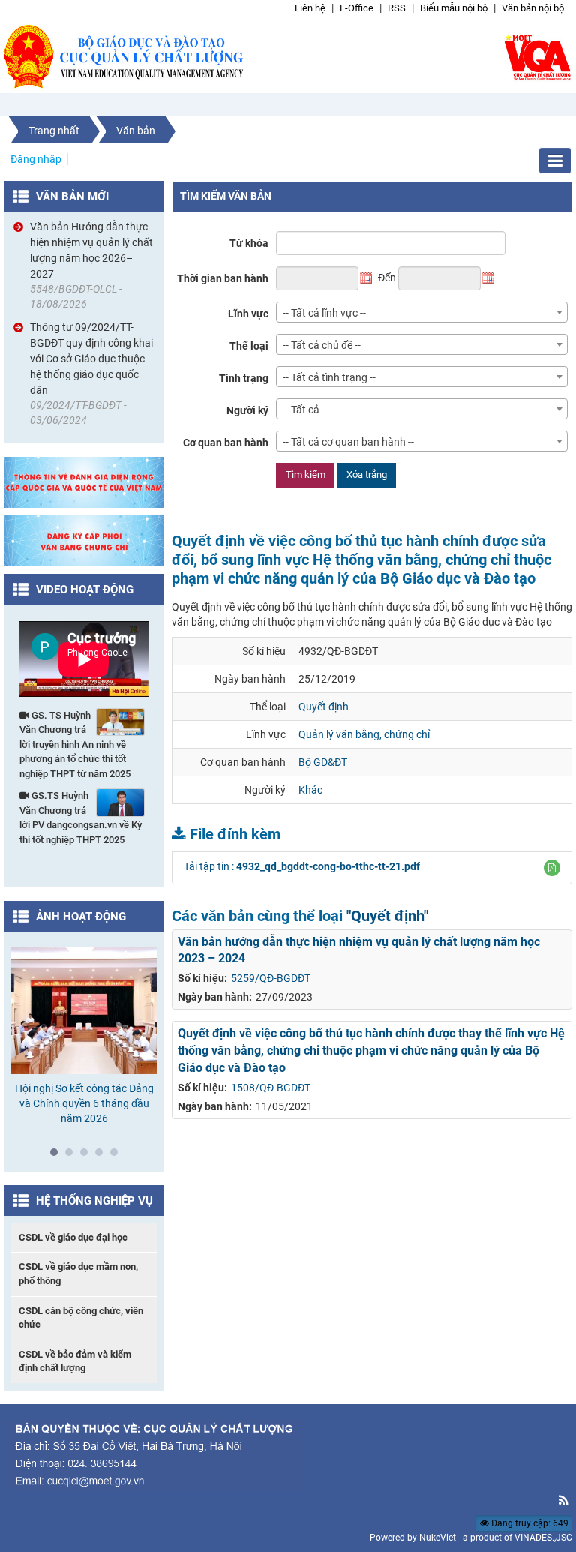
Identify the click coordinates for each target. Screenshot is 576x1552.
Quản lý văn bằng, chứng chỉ (364, 734)
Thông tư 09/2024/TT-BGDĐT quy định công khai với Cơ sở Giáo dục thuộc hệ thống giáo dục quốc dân (91, 358)
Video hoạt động (85, 589)
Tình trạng (243, 378)
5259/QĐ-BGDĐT (270, 978)
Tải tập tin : (302, 866)
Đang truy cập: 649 (528, 1523)
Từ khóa (249, 243)
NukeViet (437, 1537)
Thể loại (249, 346)
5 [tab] (117, 1155)
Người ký (247, 410)
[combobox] (422, 312)
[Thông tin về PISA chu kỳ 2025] (84, 482)
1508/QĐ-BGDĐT (270, 1088)
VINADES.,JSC (543, 1537)
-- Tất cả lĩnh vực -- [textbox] (324, 313)
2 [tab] (72, 1155)
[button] (552, 868)
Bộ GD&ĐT (322, 762)
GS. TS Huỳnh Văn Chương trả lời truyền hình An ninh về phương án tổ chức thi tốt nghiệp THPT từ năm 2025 (75, 744)
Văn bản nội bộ (533, 8)
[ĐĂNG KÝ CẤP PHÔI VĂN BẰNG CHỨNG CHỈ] (84, 540)
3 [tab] (87, 1155)
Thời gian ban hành (222, 278)
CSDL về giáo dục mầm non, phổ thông (78, 1273)
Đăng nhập (36, 159)
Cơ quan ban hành (225, 443)
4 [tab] (102, 1155)
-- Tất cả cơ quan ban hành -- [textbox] (348, 442)
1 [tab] (57, 1155)
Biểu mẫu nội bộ (454, 8)
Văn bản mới (72, 196)
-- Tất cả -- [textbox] (305, 410)
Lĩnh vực (248, 314)
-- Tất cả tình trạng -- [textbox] (329, 377)
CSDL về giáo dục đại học (73, 1237)
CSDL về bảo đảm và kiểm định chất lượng (75, 1361)
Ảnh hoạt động (81, 916)
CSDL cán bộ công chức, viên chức (81, 1318)
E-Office (357, 8)
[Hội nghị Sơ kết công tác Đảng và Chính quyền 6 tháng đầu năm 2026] (84, 1010)
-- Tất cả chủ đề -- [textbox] (322, 345)
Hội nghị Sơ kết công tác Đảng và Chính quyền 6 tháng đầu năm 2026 (84, 1103)
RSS (397, 8)
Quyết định (323, 707)
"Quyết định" (387, 916)
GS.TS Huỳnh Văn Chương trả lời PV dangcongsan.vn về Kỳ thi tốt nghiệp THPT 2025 (81, 817)
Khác (310, 790)
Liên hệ (310, 8)
